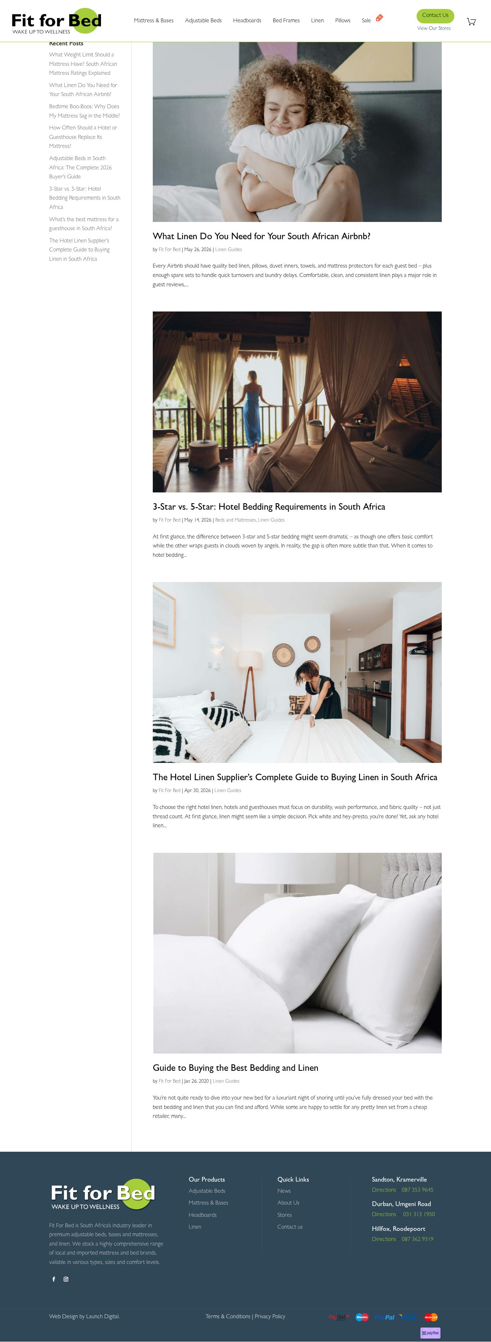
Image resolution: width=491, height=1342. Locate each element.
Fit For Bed (169, 250)
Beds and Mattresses (235, 520)
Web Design (63, 1317)
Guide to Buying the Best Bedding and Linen (235, 1069)
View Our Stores (434, 28)
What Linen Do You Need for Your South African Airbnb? (262, 237)
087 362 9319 (416, 1240)
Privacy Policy (270, 1317)
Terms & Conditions (228, 1317)
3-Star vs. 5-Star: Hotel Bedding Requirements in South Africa (269, 508)
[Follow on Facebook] (54, 1279)
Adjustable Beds (207, 1192)
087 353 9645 (417, 1190)
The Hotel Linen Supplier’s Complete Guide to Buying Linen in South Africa (295, 778)
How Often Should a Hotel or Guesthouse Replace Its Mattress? (83, 138)
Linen (195, 1227)
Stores (284, 1216)
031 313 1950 (418, 1215)
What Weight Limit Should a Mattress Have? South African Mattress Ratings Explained (83, 65)
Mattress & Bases (208, 1203)
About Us (288, 1203)
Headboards (203, 1216)
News (284, 1192)
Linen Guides (228, 250)
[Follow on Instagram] (66, 1279)
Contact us (290, 1227)
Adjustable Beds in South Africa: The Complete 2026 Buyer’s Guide (80, 168)
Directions (384, 1190)
